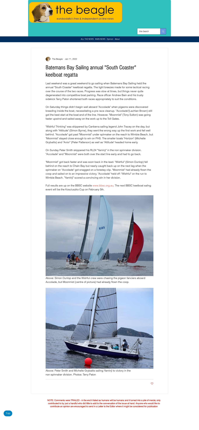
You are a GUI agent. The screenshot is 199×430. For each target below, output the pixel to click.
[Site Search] (163, 31)
